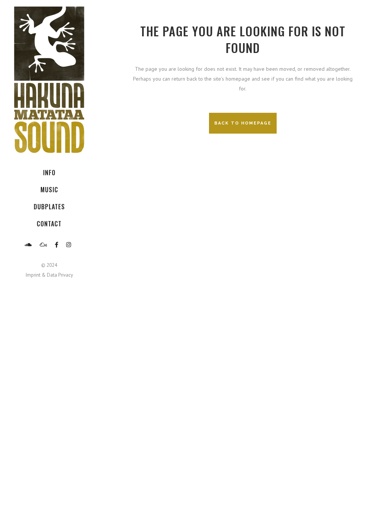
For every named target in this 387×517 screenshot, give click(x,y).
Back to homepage (242, 123)
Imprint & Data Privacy (49, 275)
